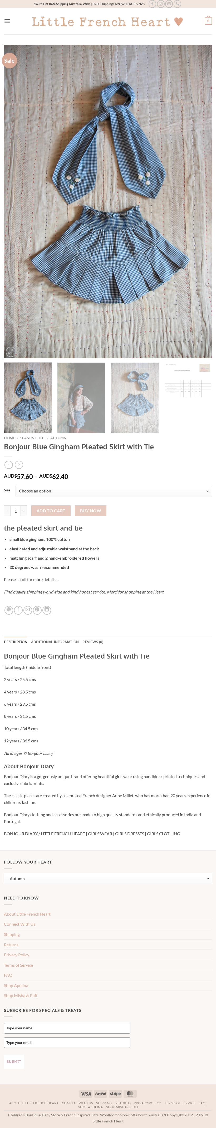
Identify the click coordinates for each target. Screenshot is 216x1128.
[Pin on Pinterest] (37, 610)
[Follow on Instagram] (161, 4)
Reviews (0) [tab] (92, 642)
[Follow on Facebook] (152, 4)
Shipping (12, 934)
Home (9, 438)
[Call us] (177, 4)
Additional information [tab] (55, 642)
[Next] (201, 201)
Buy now (90, 510)
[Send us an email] (169, 4)
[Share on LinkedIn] (46, 610)
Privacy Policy (16, 954)
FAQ (8, 975)
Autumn (58, 438)
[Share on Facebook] (18, 610)
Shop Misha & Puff (20, 995)
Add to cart (51, 510)
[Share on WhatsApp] (8, 610)
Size (7, 490)
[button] (7, 21)
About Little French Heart (27, 913)
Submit (14, 1061)
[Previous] (14, 201)
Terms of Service (18, 964)
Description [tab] (15, 642)
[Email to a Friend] (27, 610)
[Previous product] (19, 465)
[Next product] (8, 465)
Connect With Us (19, 923)
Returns (11, 944)
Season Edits (32, 438)
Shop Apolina (16, 985)
